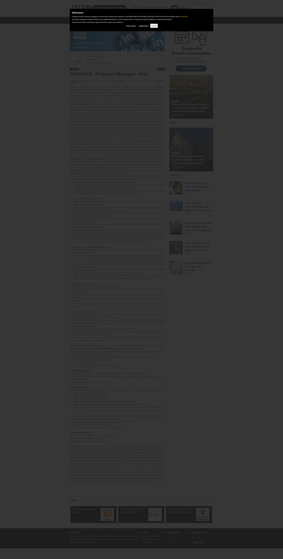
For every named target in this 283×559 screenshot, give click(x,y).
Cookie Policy (183, 16)
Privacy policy (131, 26)
